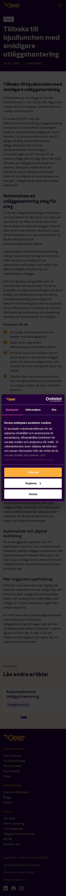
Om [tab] (54, 409)
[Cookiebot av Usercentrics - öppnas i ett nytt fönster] (46, 399)
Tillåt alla (33, 472)
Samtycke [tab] (12, 409)
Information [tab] (33, 409)
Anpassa (30, 483)
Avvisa (33, 493)
